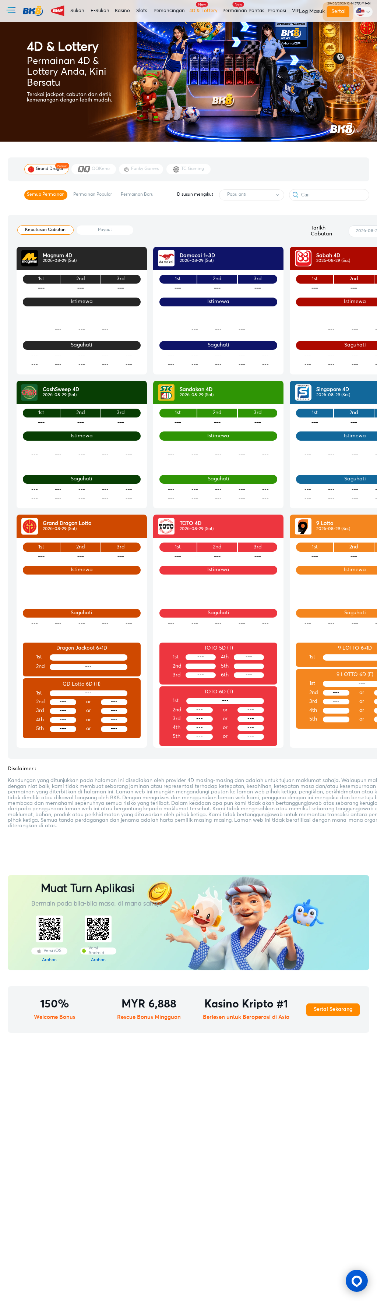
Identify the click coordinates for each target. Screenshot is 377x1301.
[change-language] (363, 12)
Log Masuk (310, 11)
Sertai (338, 11)
